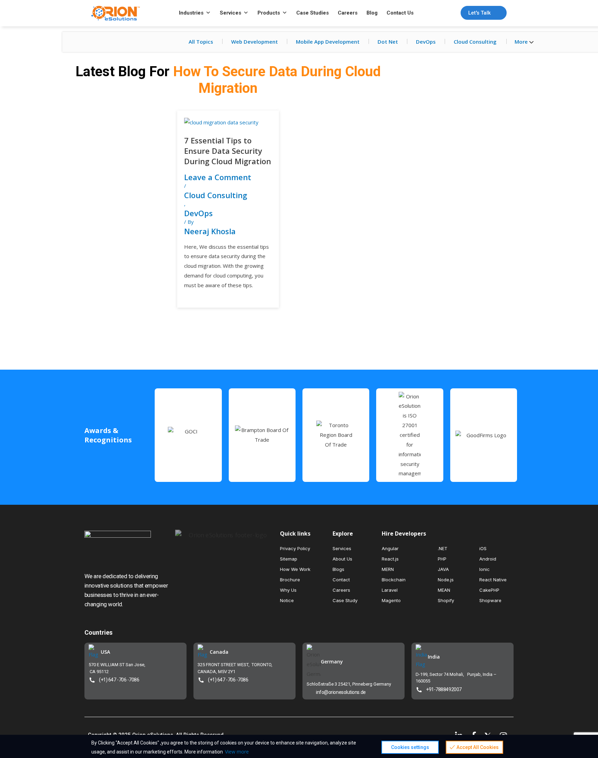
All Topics (201, 41)
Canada (219, 652)
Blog (372, 13)
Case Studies (312, 13)
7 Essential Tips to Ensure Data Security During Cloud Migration (227, 150)
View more (237, 751)
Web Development (254, 41)
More (522, 41)
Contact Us (400, 13)
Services (230, 13)
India (434, 656)
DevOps (426, 41)
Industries (191, 13)
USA (105, 652)
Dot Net (388, 41)
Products (268, 13)
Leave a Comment (217, 177)
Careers (347, 13)
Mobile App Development (328, 41)
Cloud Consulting (475, 41)
